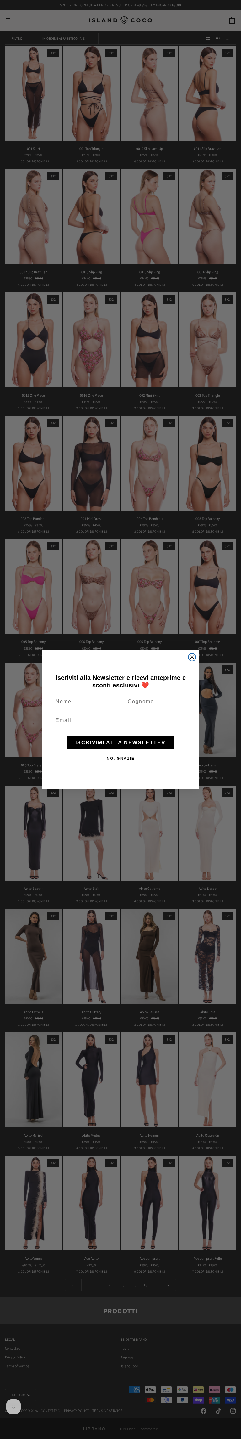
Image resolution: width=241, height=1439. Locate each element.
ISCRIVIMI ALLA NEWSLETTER (120, 742)
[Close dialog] (192, 657)
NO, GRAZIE (121, 758)
